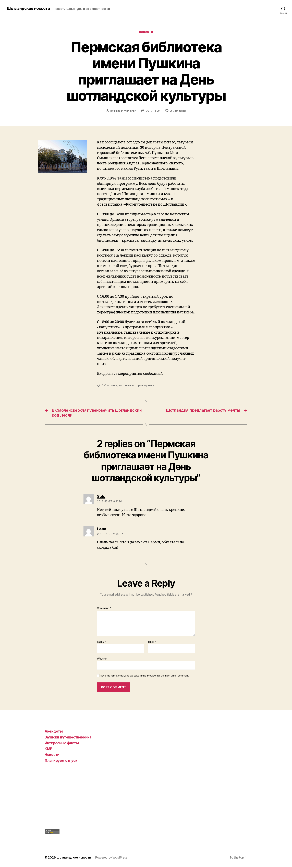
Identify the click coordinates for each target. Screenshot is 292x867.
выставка (124, 385)
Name (101, 641)
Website (102, 658)
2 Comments (178, 110)
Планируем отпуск (61, 760)
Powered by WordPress (111, 857)
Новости (146, 32)
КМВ (49, 749)
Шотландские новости (28, 8)
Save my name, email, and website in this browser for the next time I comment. (144, 675)
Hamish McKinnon (125, 110)
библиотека (109, 385)
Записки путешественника (68, 737)
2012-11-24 (153, 110)
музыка (149, 385)
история (137, 385)
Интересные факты (62, 743)
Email (152, 641)
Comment (104, 608)
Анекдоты (54, 731)
